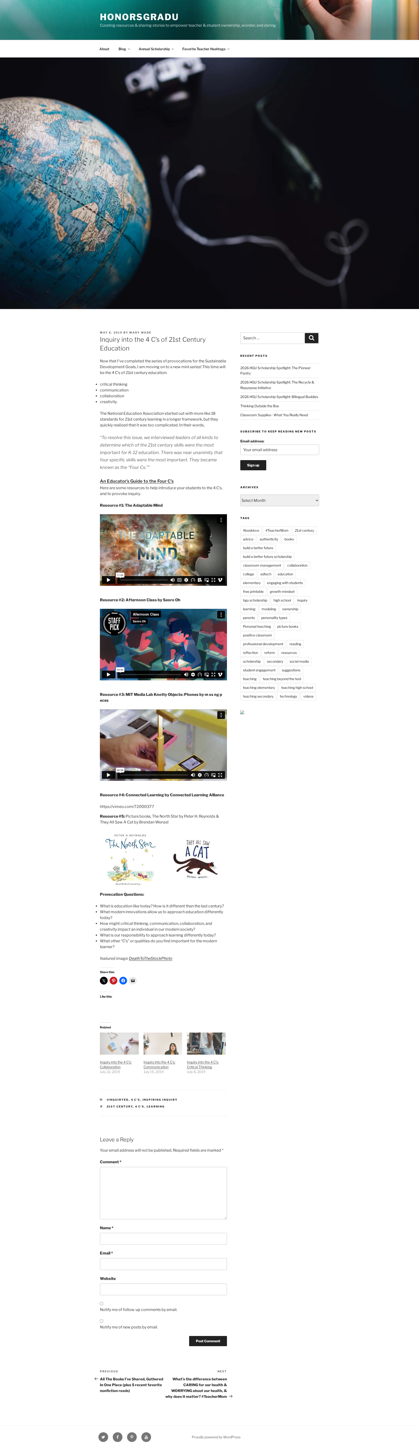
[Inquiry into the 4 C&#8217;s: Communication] (163, 1044)
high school (282, 600)
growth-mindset (282, 591)
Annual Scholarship (154, 49)
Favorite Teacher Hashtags (204, 49)
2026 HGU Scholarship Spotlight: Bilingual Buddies (279, 397)
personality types (274, 618)
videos (308, 696)
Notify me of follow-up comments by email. (138, 1309)
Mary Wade (140, 332)
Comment (110, 1162)
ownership (290, 609)
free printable (253, 591)
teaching (250, 679)
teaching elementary (259, 687)
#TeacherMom (277, 530)
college (248, 574)
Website (108, 1278)
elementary (252, 583)
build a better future (258, 548)
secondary (275, 661)
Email (106, 1253)
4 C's (135, 1099)
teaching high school (297, 687)
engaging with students (285, 583)
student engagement (259, 670)
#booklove (251, 530)
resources (289, 653)
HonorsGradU (139, 17)
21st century (120, 1106)
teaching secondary (258, 696)
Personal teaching (257, 626)
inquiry (302, 600)
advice (248, 539)
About (104, 49)
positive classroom (257, 635)
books (289, 539)
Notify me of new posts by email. (129, 1327)
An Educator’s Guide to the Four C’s (137, 481)
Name (106, 1228)
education (285, 574)
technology (288, 696)
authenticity (269, 539)
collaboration (297, 565)
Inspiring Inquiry (160, 1099)
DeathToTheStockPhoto (150, 958)
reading (295, 644)
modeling (269, 609)
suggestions (291, 670)
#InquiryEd (118, 1099)
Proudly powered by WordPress (216, 1437)
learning (156, 1106)
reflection (250, 653)
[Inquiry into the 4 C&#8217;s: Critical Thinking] (206, 1044)
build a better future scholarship (267, 556)
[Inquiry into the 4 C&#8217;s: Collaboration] (119, 1044)
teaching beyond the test (282, 679)
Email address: (252, 441)
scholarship (252, 661)
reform (269, 653)
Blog (122, 49)
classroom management (262, 565)
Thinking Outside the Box (259, 406)
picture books (287, 626)
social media (299, 661)
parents (249, 618)
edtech (265, 574)
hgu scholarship (255, 600)
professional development (263, 644)
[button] (130, 859)
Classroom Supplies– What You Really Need (274, 415)
